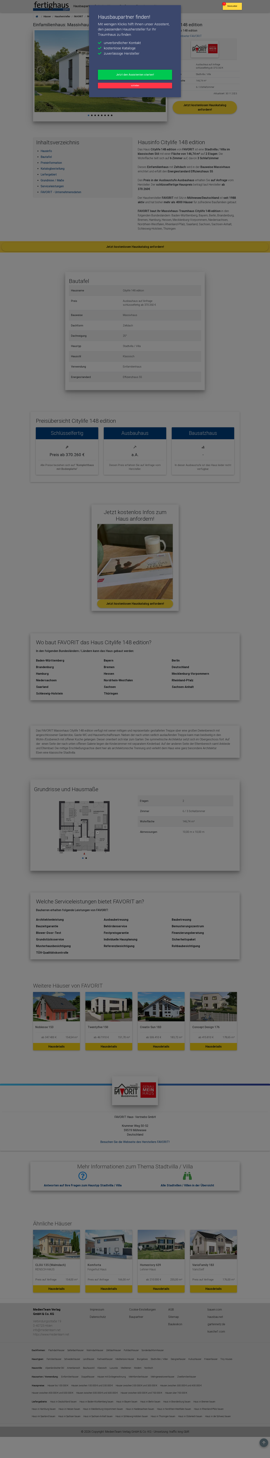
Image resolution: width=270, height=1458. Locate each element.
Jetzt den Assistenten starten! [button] (135, 74)
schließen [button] (135, 85)
